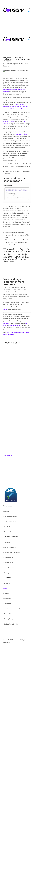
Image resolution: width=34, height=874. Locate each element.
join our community (14, 325)
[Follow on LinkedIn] (29, 647)
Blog (22, 63)
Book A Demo (11, 483)
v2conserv (8, 63)
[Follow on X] (17, 647)
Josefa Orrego (11, 373)
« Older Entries (7, 455)
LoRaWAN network (9, 121)
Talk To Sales (23, 14)
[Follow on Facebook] (21, 647)
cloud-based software (21, 134)
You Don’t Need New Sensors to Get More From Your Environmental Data (16, 369)
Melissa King (11, 445)
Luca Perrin (10, 408)
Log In (17, 19)
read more (8, 376)
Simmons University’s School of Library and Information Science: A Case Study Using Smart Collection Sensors (16, 404)
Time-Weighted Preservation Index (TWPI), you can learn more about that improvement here (15, 107)
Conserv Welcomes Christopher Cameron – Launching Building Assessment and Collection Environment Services (15, 441)
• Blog (5, 588)
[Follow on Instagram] (25, 647)
